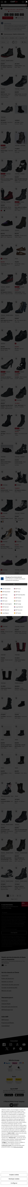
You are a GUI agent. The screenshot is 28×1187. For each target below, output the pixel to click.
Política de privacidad (18, 1147)
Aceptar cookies (14, 1174)
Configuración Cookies (6, 1145)
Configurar (14, 1183)
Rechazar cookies (14, 1179)
